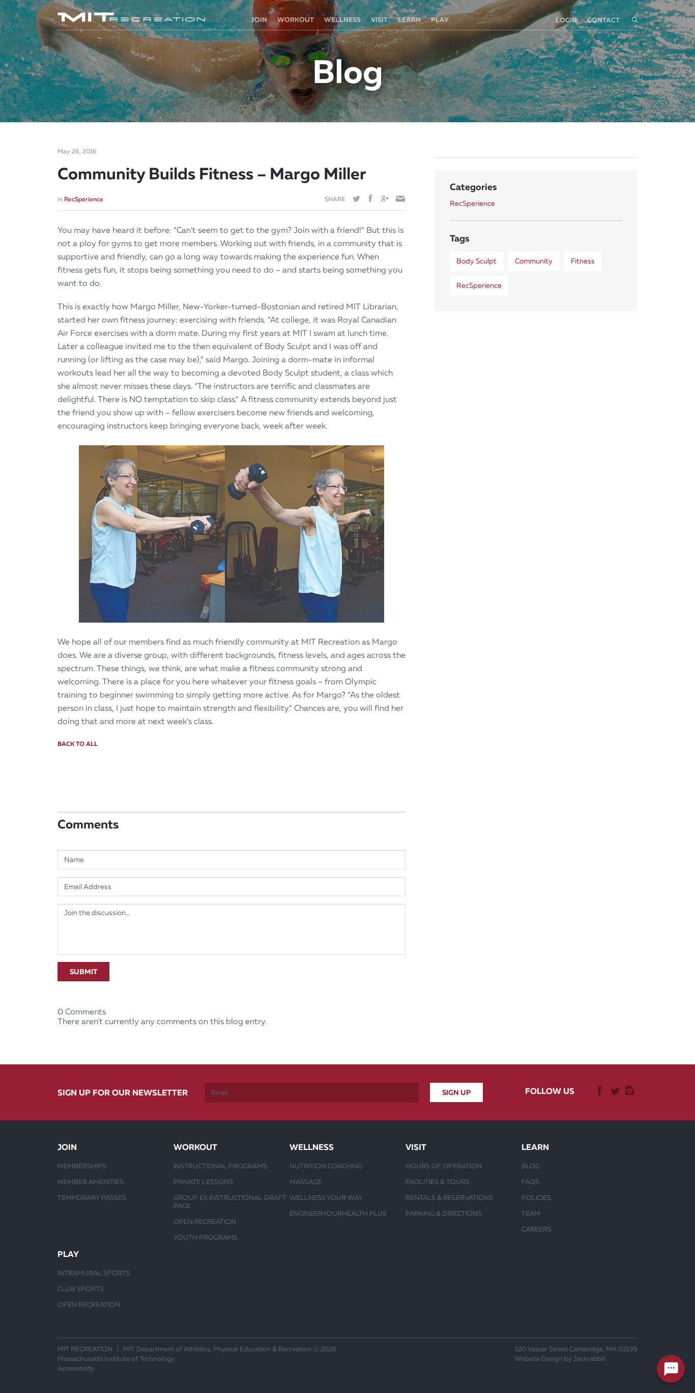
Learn (409, 19)
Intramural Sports (93, 1273)
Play (440, 19)
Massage (305, 1181)
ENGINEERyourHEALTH (338, 1213)
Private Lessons (203, 1181)
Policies (536, 1197)
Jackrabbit (589, 1358)
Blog (531, 1166)
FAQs (530, 1181)
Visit (379, 19)
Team (531, 1213)
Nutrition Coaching (325, 1166)
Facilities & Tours (438, 1181)
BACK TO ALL (77, 744)
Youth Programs (205, 1237)
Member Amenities (90, 1181)
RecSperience (83, 199)
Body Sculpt (476, 261)
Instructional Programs (220, 1166)
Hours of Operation (444, 1166)
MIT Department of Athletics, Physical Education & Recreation (217, 1349)
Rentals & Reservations (449, 1197)
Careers (537, 1229)
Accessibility (75, 1368)
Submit (83, 971)
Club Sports (80, 1288)
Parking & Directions (444, 1213)
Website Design (539, 1358)
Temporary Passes (91, 1197)
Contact (603, 20)
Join (259, 19)
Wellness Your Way (326, 1197)
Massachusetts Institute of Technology (116, 1358)
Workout (295, 19)
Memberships (81, 1166)
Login (566, 20)
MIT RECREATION (84, 1349)
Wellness (342, 19)
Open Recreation (204, 1221)
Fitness (583, 261)
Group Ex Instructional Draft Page (229, 1201)
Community (534, 261)
